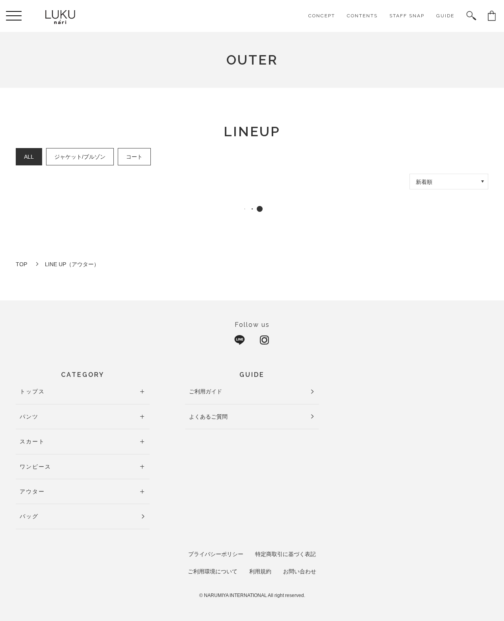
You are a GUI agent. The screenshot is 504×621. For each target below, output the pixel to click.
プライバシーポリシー (215, 554)
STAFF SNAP (406, 16)
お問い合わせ (299, 571)
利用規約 (260, 571)
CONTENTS (362, 16)
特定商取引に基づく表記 (285, 554)
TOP (21, 264)
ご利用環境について (212, 571)
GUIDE (445, 16)
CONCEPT (321, 16)
